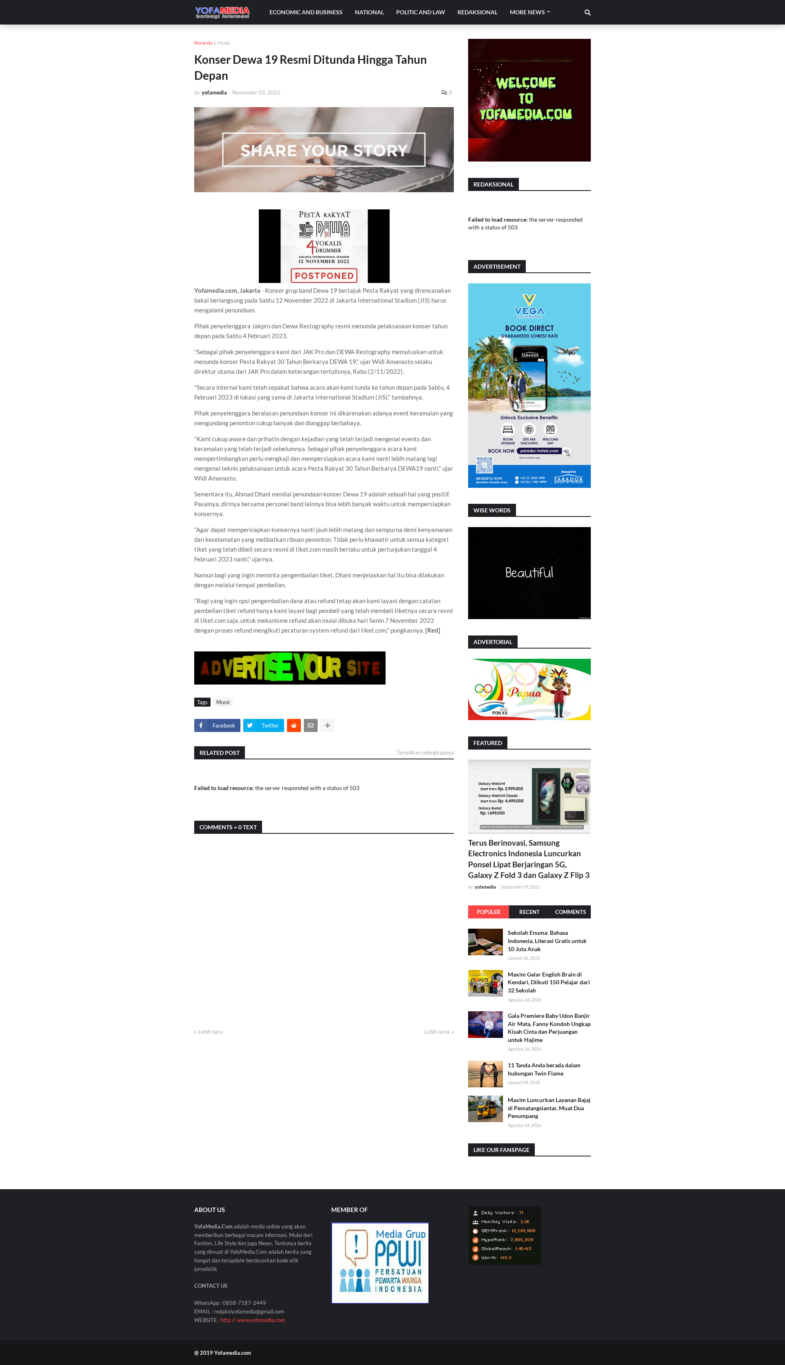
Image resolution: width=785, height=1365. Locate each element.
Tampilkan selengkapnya (425, 752)
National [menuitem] (369, 12)
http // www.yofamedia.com (253, 1320)
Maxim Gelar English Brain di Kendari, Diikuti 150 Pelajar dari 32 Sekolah (549, 981)
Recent (529, 912)
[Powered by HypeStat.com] (505, 1262)
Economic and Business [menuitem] (306, 12)
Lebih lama (437, 1031)
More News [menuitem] (527, 12)
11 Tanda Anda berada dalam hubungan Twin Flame (544, 1068)
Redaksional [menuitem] (478, 12)
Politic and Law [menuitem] (420, 12)
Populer (488, 912)
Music (224, 43)
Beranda (203, 43)
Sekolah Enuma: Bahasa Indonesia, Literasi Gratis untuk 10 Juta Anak (547, 940)
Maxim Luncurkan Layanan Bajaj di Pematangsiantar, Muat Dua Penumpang (549, 1107)
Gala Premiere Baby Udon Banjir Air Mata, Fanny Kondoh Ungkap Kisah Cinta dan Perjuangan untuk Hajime (549, 1027)
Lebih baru (210, 1031)
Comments (570, 912)
